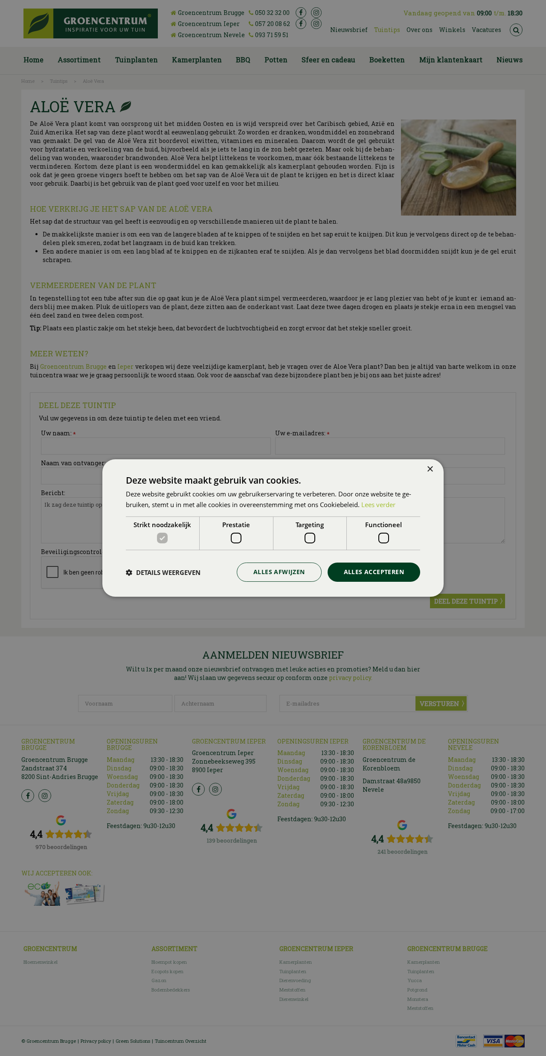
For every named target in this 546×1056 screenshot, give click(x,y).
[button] (163, 572)
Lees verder (378, 504)
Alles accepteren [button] (374, 572)
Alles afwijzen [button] (279, 572)
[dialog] (273, 528)
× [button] (430, 469)
